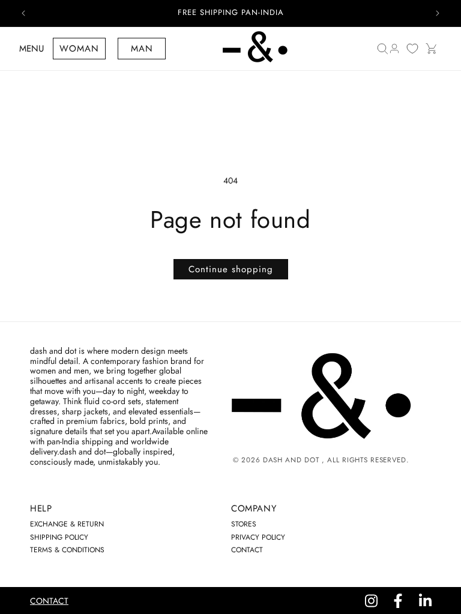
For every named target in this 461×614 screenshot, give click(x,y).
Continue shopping (230, 269)
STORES (243, 524)
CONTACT (247, 549)
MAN (142, 48)
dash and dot (291, 460)
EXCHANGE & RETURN (67, 524)
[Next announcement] (437, 13)
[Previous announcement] (23, 13)
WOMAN (79, 48)
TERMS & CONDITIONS (67, 549)
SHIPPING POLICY (59, 537)
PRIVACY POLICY (258, 537)
